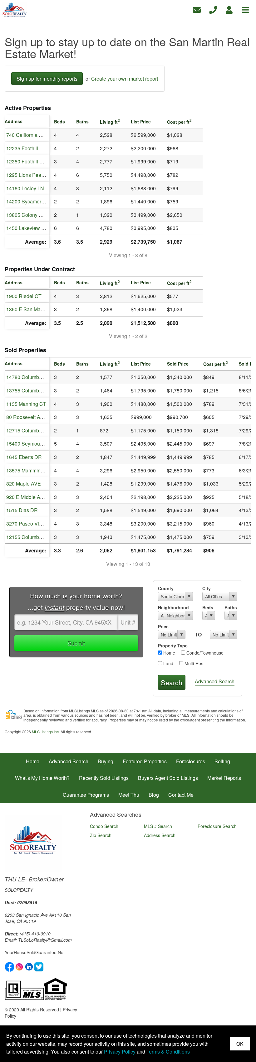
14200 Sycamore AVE (30, 201)
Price (163, 626)
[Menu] (245, 9)
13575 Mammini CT (28, 470)
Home (168, 653)
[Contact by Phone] (213, 9)
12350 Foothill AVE (27, 161)
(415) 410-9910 (35, 933)
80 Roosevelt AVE (26, 417)
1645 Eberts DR (24, 457)
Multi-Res (193, 663)
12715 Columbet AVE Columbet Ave (46, 430)
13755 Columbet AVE (30, 390)
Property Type (173, 645)
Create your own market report (124, 78)
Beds (207, 607)
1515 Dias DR (22, 510)
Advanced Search (214, 681)
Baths (230, 607)
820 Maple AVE (23, 483)
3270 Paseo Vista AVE (31, 523)
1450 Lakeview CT (27, 228)
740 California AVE (27, 134)
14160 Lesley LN (25, 188)
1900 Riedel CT (24, 296)
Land (167, 663)
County (166, 588)
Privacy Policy (119, 1051)
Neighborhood (173, 607)
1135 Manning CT (26, 403)
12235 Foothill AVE (27, 148)
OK (240, 1043)
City (206, 588)
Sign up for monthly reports (47, 78)
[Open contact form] (197, 9)
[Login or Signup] (229, 9)
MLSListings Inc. (46, 731)
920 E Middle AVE (26, 497)
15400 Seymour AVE (29, 443)
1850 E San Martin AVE (32, 309)
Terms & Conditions (168, 1051)
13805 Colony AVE (27, 214)
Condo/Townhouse (204, 653)
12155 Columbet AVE (30, 537)
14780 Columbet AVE (30, 377)
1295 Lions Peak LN (29, 174)
